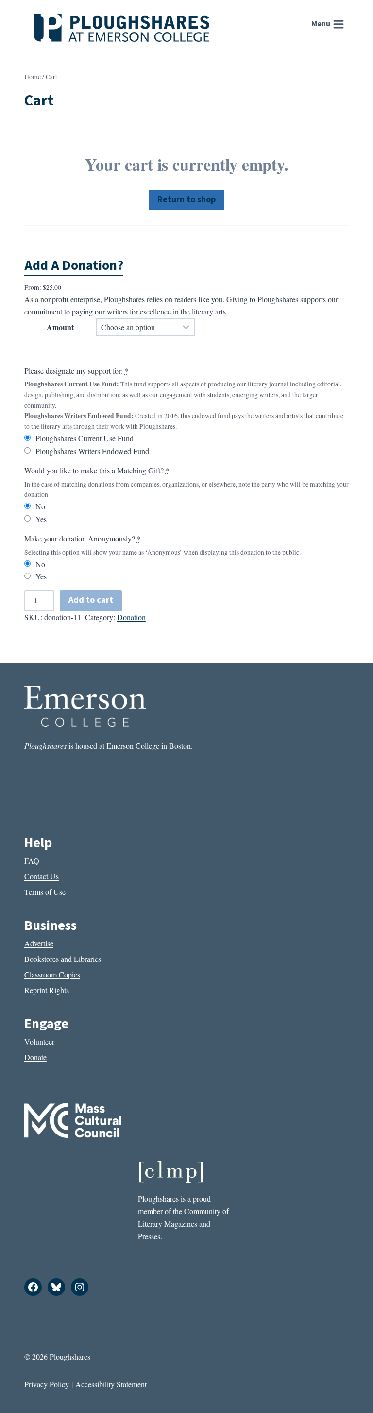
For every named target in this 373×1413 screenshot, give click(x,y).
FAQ (31, 860)
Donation (131, 617)
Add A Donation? (73, 265)
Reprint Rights (46, 990)
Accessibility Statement (111, 1384)
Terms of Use (45, 892)
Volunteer (39, 1041)
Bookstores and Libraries (62, 959)
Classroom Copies (52, 974)
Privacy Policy (46, 1384)
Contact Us (41, 876)
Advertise (38, 943)
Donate (35, 1057)
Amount (60, 326)
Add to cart (90, 600)
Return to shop (186, 199)
